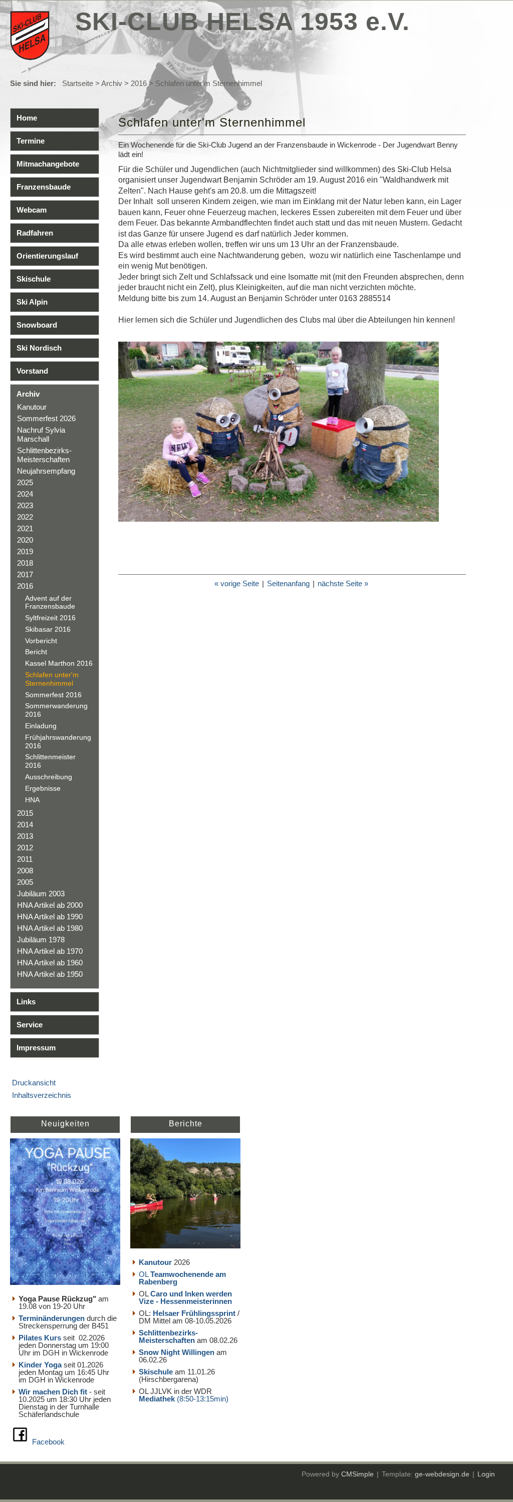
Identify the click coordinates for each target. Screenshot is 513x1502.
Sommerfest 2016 (53, 695)
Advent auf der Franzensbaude (50, 602)
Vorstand (32, 371)
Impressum (36, 1047)
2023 (25, 505)
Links (26, 1001)
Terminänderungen (52, 1318)
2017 (25, 574)
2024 (25, 494)
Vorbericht (41, 641)
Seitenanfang (288, 583)
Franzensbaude (44, 187)
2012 (25, 847)
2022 (25, 517)
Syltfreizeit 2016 (50, 618)
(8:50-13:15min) (202, 1398)
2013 (25, 836)
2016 (139, 83)
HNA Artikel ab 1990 (50, 916)
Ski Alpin (32, 302)
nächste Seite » (343, 583)
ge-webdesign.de (442, 1474)
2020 (25, 540)
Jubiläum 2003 (41, 893)
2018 (25, 563)
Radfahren (35, 233)
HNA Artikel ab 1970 (50, 951)
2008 (25, 870)
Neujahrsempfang (46, 471)
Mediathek (158, 1398)
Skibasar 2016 (48, 629)
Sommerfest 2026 (46, 418)
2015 (25, 813)
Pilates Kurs (40, 1337)
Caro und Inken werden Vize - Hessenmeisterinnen (185, 1297)
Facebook (48, 1441)
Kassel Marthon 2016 (59, 663)
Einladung (41, 726)
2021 (25, 528)
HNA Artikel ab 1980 (50, 928)
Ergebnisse (43, 788)
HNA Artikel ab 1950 (50, 974)
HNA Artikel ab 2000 (50, 905)
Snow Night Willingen (176, 1352)
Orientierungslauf (47, 256)
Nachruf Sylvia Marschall (41, 434)
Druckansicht (34, 1082)
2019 (25, 551)
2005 (25, 882)
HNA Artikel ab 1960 (50, 962)
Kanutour (32, 407)
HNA (32, 800)
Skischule (34, 279)
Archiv (111, 83)
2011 (25, 859)
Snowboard (37, 325)
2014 (25, 824)
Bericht (36, 652)
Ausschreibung (48, 777)
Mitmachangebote (48, 164)
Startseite (77, 83)
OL (182, 1278)
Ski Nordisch (39, 348)
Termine (31, 141)
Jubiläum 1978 (41, 939)
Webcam (32, 210)
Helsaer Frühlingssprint (195, 1313)
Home (27, 118)
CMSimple (357, 1474)
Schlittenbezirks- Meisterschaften (44, 455)
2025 (25, 482)
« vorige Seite (236, 583)
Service (30, 1024)
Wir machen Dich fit (53, 1391)
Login (486, 1474)
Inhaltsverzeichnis (41, 1095)
